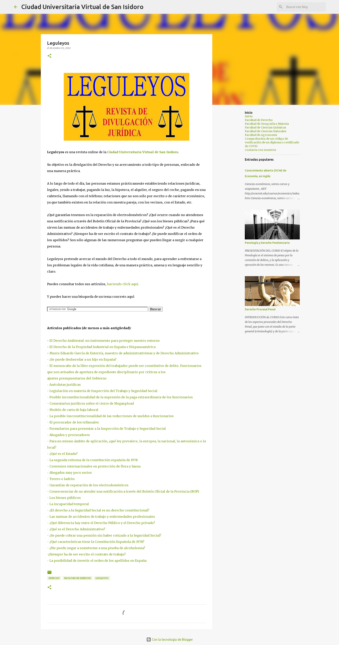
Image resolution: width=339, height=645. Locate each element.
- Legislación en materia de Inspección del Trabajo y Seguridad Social (102, 391)
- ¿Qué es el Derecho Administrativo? (76, 529)
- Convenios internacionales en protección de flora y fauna (93, 466)
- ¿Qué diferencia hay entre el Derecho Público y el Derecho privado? (101, 523)
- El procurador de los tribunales (73, 422)
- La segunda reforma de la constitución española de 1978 (92, 460)
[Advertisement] (232, 170)
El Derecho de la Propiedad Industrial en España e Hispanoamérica (102, 347)
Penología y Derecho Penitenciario (267, 242)
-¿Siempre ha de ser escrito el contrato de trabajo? (86, 554)
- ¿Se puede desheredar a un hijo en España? (82, 359)
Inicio (249, 116)
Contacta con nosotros (260, 150)
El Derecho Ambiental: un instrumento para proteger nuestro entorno (104, 341)
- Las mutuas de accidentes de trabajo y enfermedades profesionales (101, 517)
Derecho (54, 578)
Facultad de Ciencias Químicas (265, 127)
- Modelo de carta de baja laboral (72, 410)
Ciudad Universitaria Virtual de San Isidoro (82, 6)
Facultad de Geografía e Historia (267, 124)
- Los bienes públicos (64, 498)
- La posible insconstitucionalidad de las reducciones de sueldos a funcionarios (110, 416)
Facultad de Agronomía (261, 135)
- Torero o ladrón (61, 479)
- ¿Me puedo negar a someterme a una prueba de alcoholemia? (96, 548)
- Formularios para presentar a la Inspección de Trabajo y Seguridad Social (106, 429)
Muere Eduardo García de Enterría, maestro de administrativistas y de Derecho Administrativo (124, 353)
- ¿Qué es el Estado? (62, 454)
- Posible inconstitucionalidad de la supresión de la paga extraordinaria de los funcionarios (120, 397)
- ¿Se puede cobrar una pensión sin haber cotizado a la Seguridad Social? (104, 535)
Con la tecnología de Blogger (172, 639)
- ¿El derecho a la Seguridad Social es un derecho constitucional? (98, 510)
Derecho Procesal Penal (260, 309)
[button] (49, 56)
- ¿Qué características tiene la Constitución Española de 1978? (95, 542)
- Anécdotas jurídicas (64, 385)
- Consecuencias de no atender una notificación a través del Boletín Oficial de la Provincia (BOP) (123, 491)
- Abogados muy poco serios (69, 473)
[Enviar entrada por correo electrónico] (49, 574)
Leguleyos (102, 578)
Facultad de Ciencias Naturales (265, 131)
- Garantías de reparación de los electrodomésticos (87, 485)
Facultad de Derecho (77, 578)
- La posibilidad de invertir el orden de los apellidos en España (97, 561)
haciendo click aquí (122, 284)
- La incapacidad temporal (68, 504)
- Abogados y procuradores (68, 435)
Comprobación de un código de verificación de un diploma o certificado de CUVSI (272, 142)
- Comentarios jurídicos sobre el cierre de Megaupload (90, 403)
